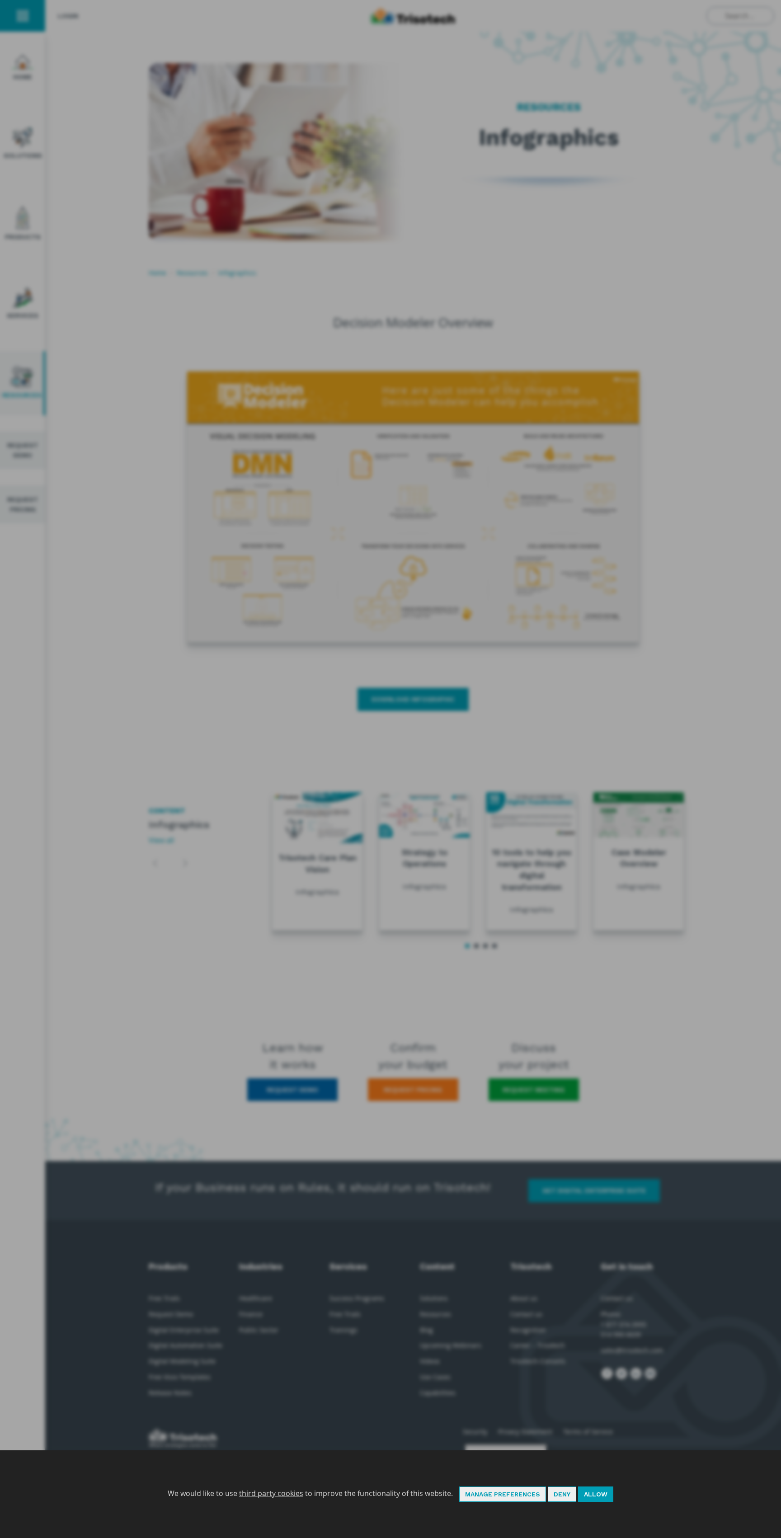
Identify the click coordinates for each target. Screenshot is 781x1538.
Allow (595, 1494)
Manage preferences (502, 1494)
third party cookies (271, 1493)
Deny (562, 1494)
